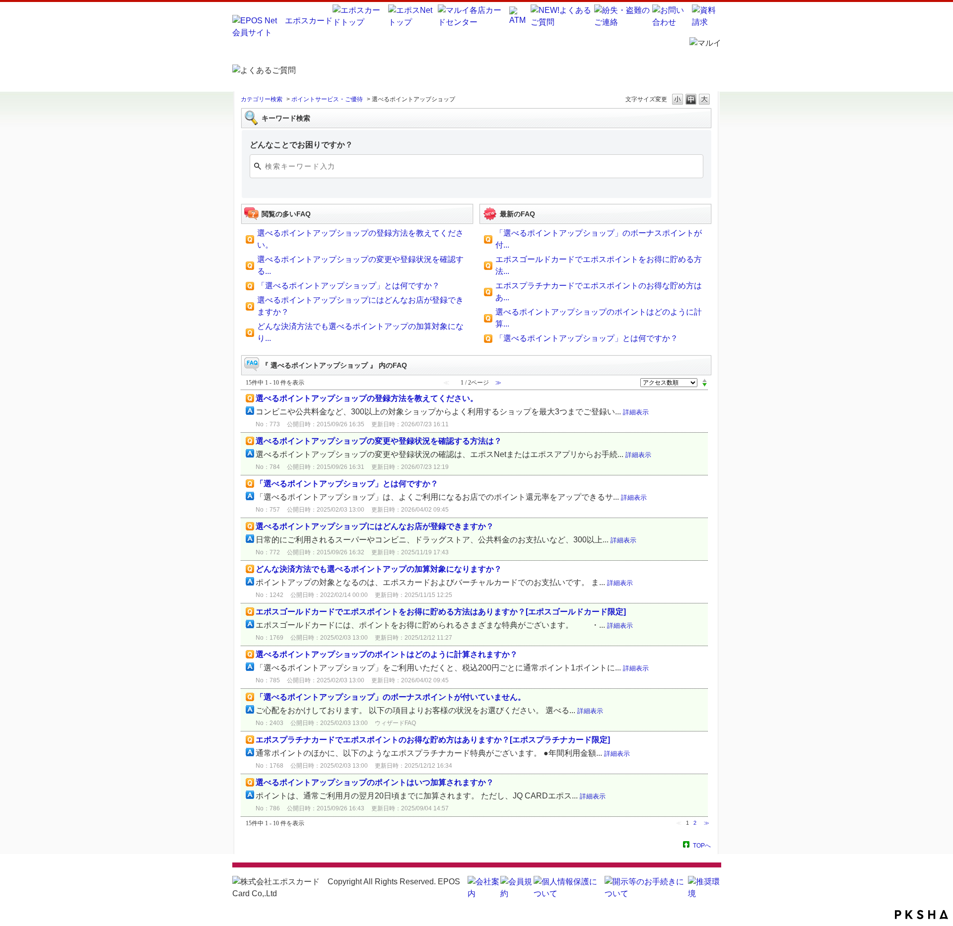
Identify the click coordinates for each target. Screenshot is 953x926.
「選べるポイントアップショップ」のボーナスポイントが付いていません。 (391, 697)
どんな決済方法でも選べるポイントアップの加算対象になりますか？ (379, 569)
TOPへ (702, 845)
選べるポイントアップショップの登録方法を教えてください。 (367, 398)
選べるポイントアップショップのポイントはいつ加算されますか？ (375, 782)
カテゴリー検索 (261, 99)
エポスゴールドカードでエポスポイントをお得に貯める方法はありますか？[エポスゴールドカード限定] (441, 611)
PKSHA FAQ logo (921, 914)
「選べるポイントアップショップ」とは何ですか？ (348, 285)
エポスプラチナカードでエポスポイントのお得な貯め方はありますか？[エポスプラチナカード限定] (433, 739)
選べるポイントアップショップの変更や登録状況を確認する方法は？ (379, 441)
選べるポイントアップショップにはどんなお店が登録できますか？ (375, 526)
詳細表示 (636, 412)
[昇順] (704, 380)
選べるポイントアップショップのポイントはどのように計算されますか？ (387, 654)
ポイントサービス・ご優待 (327, 99)
